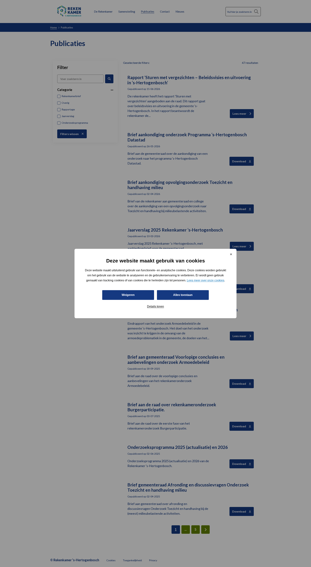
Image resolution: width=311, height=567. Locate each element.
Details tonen (155, 306)
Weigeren (128, 294)
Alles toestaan (183, 294)
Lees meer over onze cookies (205, 280)
